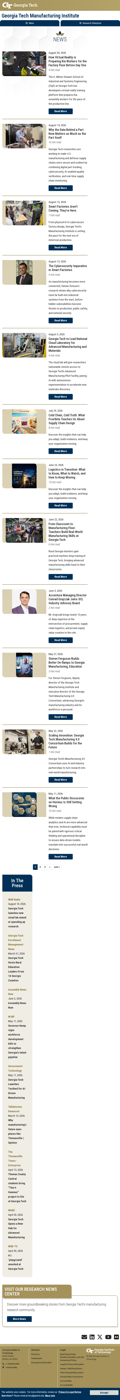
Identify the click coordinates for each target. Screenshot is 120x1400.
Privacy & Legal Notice (70, 1392)
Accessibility (65, 1381)
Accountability (66, 1385)
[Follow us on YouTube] (108, 1338)
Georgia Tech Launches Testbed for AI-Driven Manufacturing (17, 1088)
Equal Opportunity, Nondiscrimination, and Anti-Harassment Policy (72, 1357)
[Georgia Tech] (100, 1350)
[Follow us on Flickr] (116, 1338)
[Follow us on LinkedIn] (92, 1338)
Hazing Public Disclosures (71, 1377)
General (35, 1350)
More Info (50, 1395)
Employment (36, 1358)
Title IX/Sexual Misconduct (71, 1373)
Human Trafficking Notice (71, 1368)
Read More (60, 111)
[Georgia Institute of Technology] (60, 5)
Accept (104, 1392)
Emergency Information (41, 1362)
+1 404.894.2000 (12, 1364)
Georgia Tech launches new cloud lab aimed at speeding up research (17, 917)
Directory (35, 1354)
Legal (63, 1350)
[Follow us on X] (100, 1338)
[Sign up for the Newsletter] (84, 1338)
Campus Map (11, 1367)
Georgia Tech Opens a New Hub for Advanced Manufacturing (16, 1228)
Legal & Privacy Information (72, 1364)
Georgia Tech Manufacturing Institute (40, 16)
